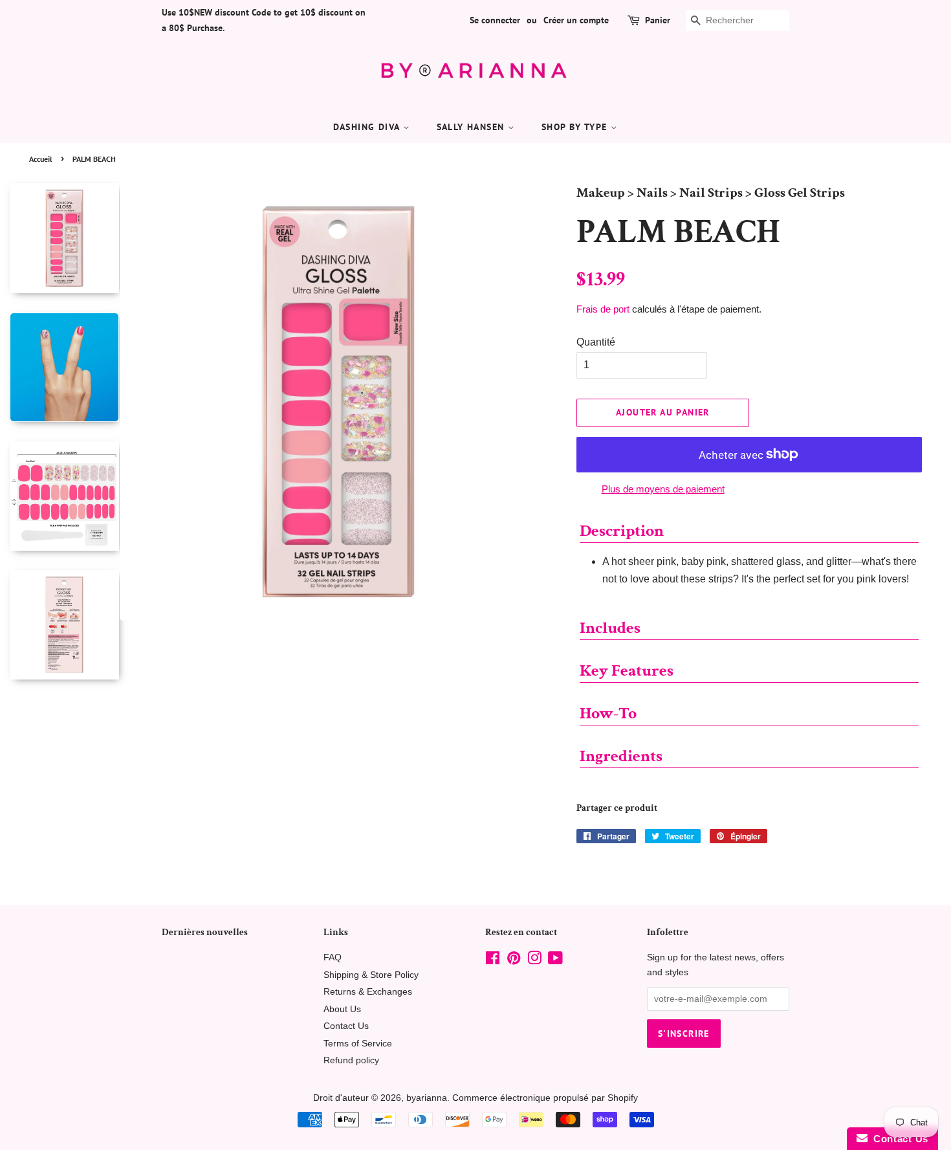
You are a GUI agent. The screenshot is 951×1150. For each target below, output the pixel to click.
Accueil (40, 159)
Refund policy (351, 1060)
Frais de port (602, 309)
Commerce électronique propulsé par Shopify (545, 1098)
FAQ (332, 957)
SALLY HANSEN (472, 127)
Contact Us (346, 1026)
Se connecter (495, 20)
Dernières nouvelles (205, 932)
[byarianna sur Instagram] (534, 961)
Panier (657, 20)
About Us (342, 1009)
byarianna (426, 1098)
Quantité (595, 342)
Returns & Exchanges (367, 992)
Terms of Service (357, 1043)
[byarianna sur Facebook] (492, 961)
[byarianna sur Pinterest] (514, 961)
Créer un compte (576, 20)
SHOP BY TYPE (576, 127)
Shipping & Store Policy (371, 975)
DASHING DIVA (368, 127)
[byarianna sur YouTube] (555, 961)
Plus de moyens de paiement (663, 488)
